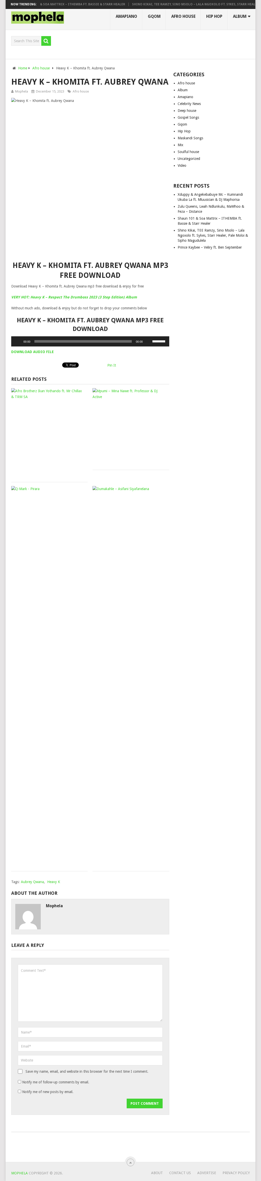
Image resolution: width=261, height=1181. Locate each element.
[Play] (17, 341)
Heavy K (53, 882)
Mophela (21, 91)
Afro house (183, 16)
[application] (90, 341)
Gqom (154, 16)
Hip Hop (214, 16)
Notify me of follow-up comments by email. (55, 1082)
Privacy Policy (236, 1173)
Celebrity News (189, 104)
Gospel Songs (188, 117)
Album (239, 16)
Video (182, 165)
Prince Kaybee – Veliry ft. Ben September (210, 247)
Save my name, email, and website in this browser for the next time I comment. (86, 1071)
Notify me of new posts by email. (47, 1092)
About (157, 1173)
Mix (180, 145)
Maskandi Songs (190, 138)
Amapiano (126, 16)
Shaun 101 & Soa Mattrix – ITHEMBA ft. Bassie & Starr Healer (63, 4)
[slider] (159, 340)
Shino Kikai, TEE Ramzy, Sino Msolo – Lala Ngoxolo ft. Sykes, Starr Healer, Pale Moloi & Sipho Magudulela (213, 235)
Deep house (187, 111)
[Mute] (148, 341)
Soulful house (188, 152)
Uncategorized (189, 159)
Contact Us (180, 1173)
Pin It (111, 365)
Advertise (206, 1173)
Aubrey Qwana (32, 882)
